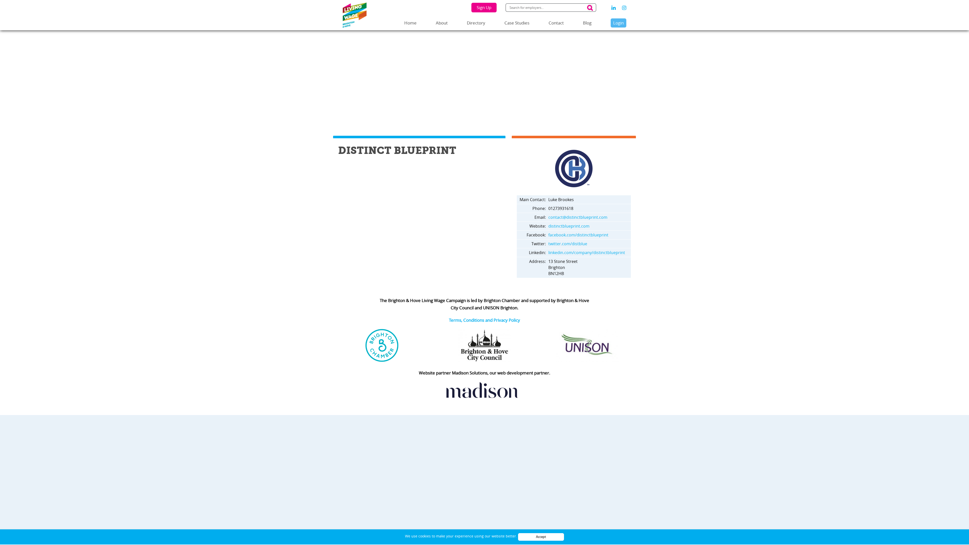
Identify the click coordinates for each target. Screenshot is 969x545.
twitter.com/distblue (567, 244)
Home (410, 23)
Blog (587, 23)
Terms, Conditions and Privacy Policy (484, 320)
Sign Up (484, 7)
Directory (476, 23)
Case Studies (516, 23)
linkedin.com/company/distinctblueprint (586, 252)
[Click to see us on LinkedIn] (613, 8)
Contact (556, 23)
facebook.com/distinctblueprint (578, 235)
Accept (541, 536)
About (442, 23)
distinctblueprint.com (568, 226)
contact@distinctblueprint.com (577, 217)
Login (618, 23)
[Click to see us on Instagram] (624, 8)
